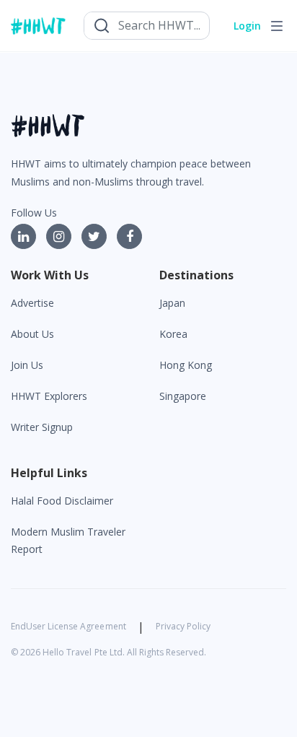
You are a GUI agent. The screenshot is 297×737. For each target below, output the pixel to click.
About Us (32, 334)
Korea (173, 334)
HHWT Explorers (49, 396)
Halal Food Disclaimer (62, 500)
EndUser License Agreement (68, 626)
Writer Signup (42, 427)
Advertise (32, 303)
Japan (172, 303)
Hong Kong (185, 365)
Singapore (182, 396)
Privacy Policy (183, 626)
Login (247, 25)
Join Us (27, 365)
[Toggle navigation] (276, 26)
